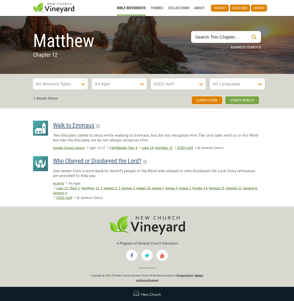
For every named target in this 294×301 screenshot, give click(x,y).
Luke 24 (147, 148)
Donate (259, 8)
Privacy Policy (185, 275)
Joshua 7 (158, 188)
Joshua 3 (171, 188)
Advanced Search (244, 47)
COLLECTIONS (178, 8)
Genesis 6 (250, 188)
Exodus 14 (199, 188)
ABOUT (199, 8)
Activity (58, 183)
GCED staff (185, 148)
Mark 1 (75, 188)
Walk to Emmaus (73, 125)
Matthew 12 (164, 148)
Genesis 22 (234, 188)
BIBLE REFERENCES (131, 8)
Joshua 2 (185, 188)
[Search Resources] (254, 37)
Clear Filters (207, 100)
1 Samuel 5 (109, 188)
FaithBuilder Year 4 (123, 148)
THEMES (157, 8)
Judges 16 (143, 188)
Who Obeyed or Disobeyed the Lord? (97, 161)
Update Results (242, 100)
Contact (220, 8)
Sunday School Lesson (69, 148)
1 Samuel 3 (127, 188)
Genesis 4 (60, 193)
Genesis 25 (216, 188)
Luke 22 (62, 188)
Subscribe (239, 8)
